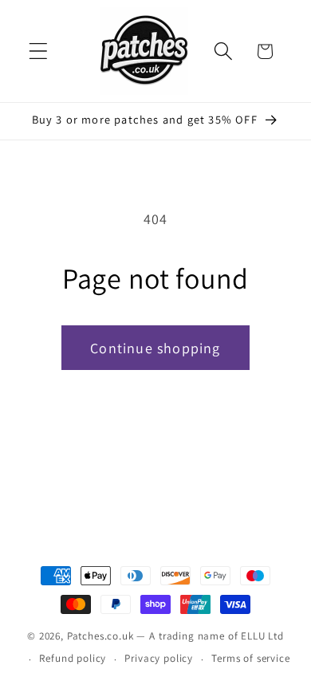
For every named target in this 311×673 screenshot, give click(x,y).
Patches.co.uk (100, 636)
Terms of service (250, 658)
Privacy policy (158, 658)
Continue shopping (155, 348)
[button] (39, 51)
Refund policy (72, 658)
